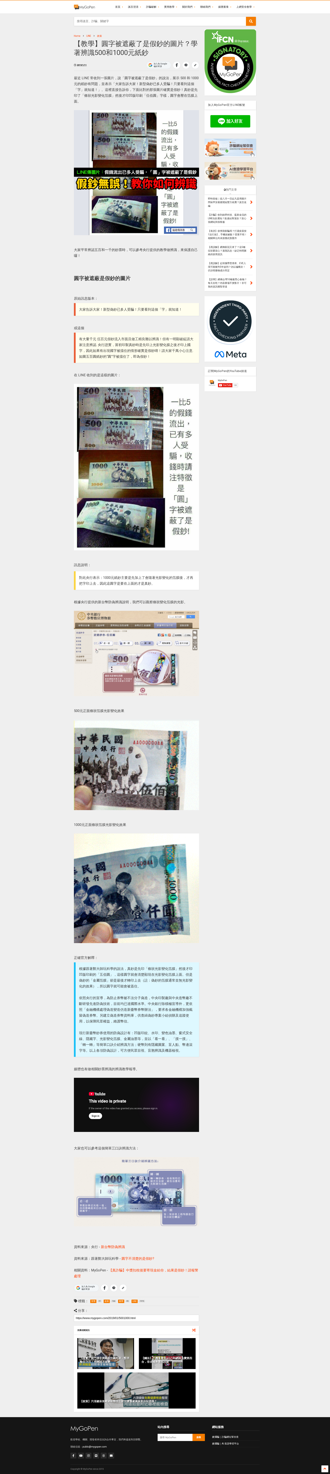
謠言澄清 (133, 6)
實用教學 (169, 6)
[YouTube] (81, 1456)
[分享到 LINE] (186, 65)
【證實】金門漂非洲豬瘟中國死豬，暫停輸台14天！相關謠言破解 (104, 1359)
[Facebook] (73, 1456)
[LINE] (96, 1456)
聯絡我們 (205, 6)
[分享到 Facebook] (176, 65)
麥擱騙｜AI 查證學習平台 (225, 1443)
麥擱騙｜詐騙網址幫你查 (225, 1437)
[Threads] (104, 1456)
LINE (88, 36)
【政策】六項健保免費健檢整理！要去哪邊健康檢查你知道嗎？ (118, 1401)
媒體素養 (223, 6)
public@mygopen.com (94, 1446)
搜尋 (198, 1437)
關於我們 (187, 6)
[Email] (111, 1456)
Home (77, 36)
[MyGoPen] (84, 6)
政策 (99, 36)
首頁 (117, 6)
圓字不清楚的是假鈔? (138, 1258)
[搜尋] (251, 21)
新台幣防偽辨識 (113, 1247)
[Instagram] (88, 1456)
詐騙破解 (151, 6)
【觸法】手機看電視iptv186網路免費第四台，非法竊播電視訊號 (166, 1359)
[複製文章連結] (195, 65)
